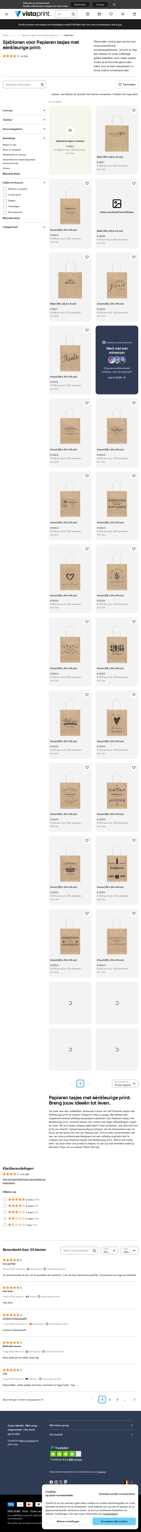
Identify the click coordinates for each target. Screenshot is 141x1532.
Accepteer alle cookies (114, 1521)
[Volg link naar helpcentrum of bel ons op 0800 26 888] (87, 14)
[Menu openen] (6, 14)
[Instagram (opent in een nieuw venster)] (56, 1482)
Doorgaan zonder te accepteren (117, 1493)
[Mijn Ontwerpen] (99, 14)
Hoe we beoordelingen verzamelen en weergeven (24, 1181)
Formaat (8, 110)
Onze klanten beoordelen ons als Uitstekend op (78, 1472)
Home (6, 35)
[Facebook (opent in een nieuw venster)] (51, 1482)
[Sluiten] (114, 4)
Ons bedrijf (56, 1434)
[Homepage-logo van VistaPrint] (32, 14)
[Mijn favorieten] (111, 14)
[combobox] (64, 14)
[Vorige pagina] (70, 1083)
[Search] (94, 1250)
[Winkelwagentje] (134, 14)
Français (100, 4)
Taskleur (7, 119)
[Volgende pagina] (90, 1083)
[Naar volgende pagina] (134, 1399)
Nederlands (80, 4)
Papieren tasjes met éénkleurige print (40, 35)
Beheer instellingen (68, 1521)
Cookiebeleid (109, 1513)
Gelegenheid (10, 226)
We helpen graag (59, 1425)
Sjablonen (68, 35)
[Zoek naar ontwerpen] (42, 84)
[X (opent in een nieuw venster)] (61, 1482)
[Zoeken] (73, 14)
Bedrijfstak (9, 138)
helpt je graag (27, 1440)
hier (120, 24)
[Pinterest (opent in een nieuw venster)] (65, 1482)
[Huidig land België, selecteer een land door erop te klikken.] (128, 1482)
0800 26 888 (14, 1511)
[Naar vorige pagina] (92, 1399)
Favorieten (129, 84)
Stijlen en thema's (13, 182)
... (15, 35)
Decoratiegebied (12, 128)
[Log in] (123, 14)
